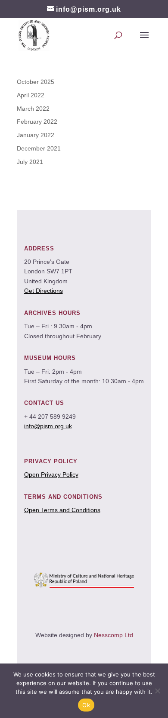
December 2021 (39, 148)
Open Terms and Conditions (62, 509)
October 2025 (35, 81)
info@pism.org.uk (48, 426)
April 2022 (30, 95)
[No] (157, 690)
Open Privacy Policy (51, 474)
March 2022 (33, 108)
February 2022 (37, 121)
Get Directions (43, 290)
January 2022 (35, 134)
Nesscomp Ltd (113, 634)
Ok (86, 705)
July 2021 (30, 161)
